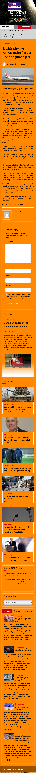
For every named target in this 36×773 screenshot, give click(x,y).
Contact (21, 769)
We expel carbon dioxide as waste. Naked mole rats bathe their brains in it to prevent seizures (23, 738)
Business (6, 43)
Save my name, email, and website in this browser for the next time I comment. (19, 297)
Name (8, 266)
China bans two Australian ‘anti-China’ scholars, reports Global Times (17, 440)
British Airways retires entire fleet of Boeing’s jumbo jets (16, 53)
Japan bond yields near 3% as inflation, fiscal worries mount (23, 620)
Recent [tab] (17, 611)
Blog (14, 769)
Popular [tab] (8, 611)
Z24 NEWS (18, 13)
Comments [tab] (28, 611)
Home (4, 769)
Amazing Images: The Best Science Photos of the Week (23, 649)
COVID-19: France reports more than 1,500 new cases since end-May (17, 498)
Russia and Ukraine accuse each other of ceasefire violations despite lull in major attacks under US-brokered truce (17, 409)
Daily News (8, 319)
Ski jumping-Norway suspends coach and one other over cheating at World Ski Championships (17, 529)
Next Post (8, 314)
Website (8, 285)
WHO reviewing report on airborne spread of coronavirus (22, 678)
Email (8, 276)
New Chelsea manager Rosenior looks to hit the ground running (17, 469)
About (9, 769)
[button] (16, 27)
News (13, 43)
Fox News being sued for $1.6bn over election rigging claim (17, 559)
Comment (10, 241)
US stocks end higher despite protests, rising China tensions (22, 707)
